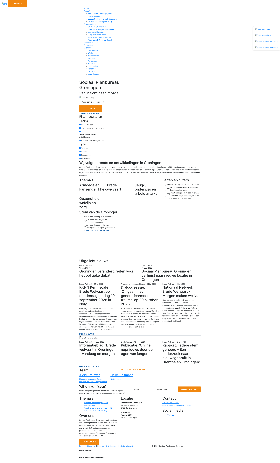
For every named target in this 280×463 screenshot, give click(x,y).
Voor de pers (93, 74)
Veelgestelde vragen (96, 32)
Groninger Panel (90, 24)
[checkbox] (80, 124)
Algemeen (85, 148)
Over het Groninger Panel (98, 27)
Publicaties (85, 158)
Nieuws (84, 151)
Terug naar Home (89, 113)
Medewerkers (93, 56)
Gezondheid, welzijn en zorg (92, 128)
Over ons (87, 48)
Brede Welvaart (87, 125)
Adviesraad (92, 61)
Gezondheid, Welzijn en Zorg (100, 21)
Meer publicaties (89, 366)
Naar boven (89, 442)
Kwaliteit (91, 63)
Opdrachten (88, 45)
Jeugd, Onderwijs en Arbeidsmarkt (102, 19)
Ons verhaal (93, 50)
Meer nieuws (86, 334)
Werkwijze (92, 53)
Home (86, 8)
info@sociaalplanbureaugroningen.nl (177, 405)
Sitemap (100, 446)
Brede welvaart (94, 16)
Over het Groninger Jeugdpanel (101, 29)
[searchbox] (140, 102)
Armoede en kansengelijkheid (93, 140)
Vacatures (92, 69)
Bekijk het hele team (133, 369)
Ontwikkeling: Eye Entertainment (119, 446)
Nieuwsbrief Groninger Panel (100, 40)
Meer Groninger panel (96, 230)
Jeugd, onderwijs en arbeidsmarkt (98, 408)
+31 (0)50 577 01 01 (170, 403)
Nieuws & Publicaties (92, 42)
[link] (266, 29)
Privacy (82, 446)
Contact (17, 3)
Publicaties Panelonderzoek (99, 37)
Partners (91, 58)
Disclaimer (91, 446)
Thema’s (87, 11)
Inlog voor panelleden (97, 35)
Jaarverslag (93, 66)
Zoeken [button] (91, 108)
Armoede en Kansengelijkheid (100, 14)
